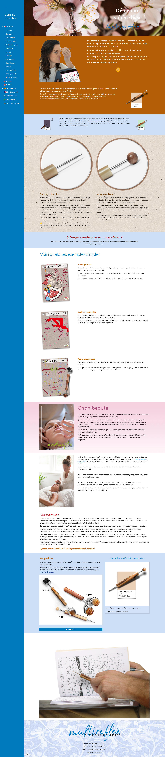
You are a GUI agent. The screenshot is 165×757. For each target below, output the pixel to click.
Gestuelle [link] (9, 34)
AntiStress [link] (9, 48)
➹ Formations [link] (11, 70)
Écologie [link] (9, 56)
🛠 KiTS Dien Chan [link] (10, 96)
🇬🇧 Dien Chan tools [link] (11, 92)
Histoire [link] (8, 67)
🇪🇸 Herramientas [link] (10, 88)
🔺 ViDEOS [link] (7, 81)
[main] (127, 13)
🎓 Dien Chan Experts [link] (11, 104)
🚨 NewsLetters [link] (11, 77)
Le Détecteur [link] (11, 41)
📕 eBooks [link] (8, 85)
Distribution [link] (10, 59)
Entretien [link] (9, 52)
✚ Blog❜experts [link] (11, 74)
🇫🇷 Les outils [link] (8, 27)
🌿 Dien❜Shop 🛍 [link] (10, 100)
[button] (162, 2)
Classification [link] (10, 63)
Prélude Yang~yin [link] (12, 45)
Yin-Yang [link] (9, 30)
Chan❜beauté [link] (10, 38)
